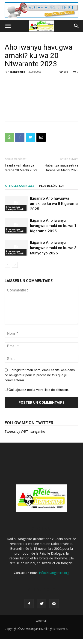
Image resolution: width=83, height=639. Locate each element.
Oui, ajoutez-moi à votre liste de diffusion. (38, 389)
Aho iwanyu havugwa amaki (15, 208)
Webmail (41, 621)
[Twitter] (41, 603)
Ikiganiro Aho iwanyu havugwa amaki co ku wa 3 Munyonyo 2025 (53, 247)
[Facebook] (29, 603)
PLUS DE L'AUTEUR (51, 185)
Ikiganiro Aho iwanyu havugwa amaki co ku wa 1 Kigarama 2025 (53, 225)
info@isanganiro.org (54, 572)
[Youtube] (54, 603)
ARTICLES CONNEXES (19, 185)
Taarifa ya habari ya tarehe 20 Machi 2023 (21, 167)
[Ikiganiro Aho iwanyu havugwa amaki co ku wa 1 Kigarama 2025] (16, 226)
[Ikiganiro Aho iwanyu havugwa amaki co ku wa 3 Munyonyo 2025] (16, 248)
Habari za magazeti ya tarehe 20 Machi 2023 (61, 167)
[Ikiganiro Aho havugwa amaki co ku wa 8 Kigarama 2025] (16, 204)
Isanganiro (17, 71)
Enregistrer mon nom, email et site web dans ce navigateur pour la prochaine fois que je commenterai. (40, 375)
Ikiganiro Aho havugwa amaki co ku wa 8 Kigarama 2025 (54, 203)
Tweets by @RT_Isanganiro (25, 431)
